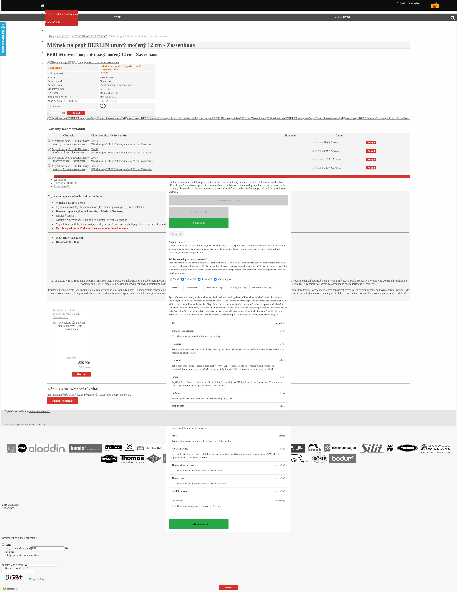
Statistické (207, 279)
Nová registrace (415, 3)
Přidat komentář (62, 400)
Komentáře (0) (62, 186)
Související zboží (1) (65, 182)
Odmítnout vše (198, 212)
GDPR (48, 41)
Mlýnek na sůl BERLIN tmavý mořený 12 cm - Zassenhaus (67, 313)
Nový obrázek (37, 579)
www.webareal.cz (39, 411)
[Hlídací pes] (103, 107)
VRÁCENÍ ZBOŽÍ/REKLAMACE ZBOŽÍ (67, 53)
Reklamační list (53, 22)
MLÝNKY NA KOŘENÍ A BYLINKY (89, 36)
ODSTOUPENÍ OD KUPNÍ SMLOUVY (66, 64)
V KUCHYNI (342, 17)
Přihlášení (400, 3)
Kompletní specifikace (66, 176)
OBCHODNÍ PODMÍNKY (58, 30)
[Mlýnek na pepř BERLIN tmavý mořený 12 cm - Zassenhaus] (83, 118)
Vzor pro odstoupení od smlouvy (61, 14)
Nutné (176, 279)
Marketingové (224, 279)
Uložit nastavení (199, 524)
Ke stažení (60, 179)
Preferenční (190, 279)
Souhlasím (199, 222)
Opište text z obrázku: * (14, 568)
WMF (117, 17)
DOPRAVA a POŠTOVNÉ (58, 75)
